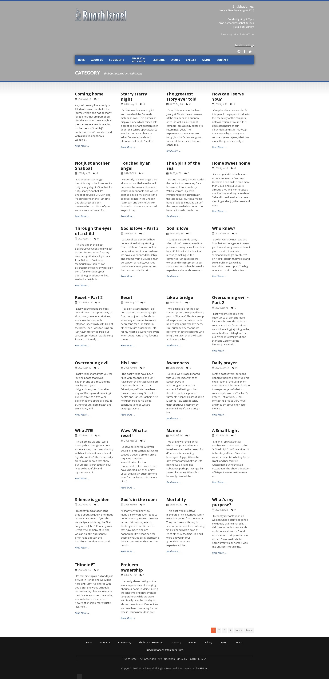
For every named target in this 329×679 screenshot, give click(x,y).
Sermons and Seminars (185, 653)
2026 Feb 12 (84, 504)
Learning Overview (182, 645)
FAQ (103, 661)
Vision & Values (110, 651)
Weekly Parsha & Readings (155, 651)
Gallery (191, 60)
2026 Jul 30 (221, 104)
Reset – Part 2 (89, 297)
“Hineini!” (85, 564)
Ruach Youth (126, 651)
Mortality (176, 499)
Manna (173, 430)
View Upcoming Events (202, 645)
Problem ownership (132, 567)
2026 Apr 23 (176, 302)
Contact (222, 60)
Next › (239, 630)
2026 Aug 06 (176, 104)
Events (175, 60)
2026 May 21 (222, 233)
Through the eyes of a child (93, 231)
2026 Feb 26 (176, 435)
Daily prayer (224, 362)
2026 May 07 (131, 302)
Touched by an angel (136, 165)
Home (81, 60)
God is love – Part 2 (140, 228)
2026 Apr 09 (84, 367)
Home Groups (127, 656)
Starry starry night (134, 96)
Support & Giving (230, 645)
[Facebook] (244, 51)
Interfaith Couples (129, 667)
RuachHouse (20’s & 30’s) (133, 659)
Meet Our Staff (109, 656)
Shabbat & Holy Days (138, 60)
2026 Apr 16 (222, 307)
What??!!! (84, 430)
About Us (97, 60)
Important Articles (182, 664)
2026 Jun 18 (222, 168)
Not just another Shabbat (92, 165)
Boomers (124, 661)
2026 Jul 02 (175, 173)
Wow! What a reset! (134, 433)
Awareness (177, 362)
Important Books (181, 661)
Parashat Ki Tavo (244, 23)
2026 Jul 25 (84, 173)
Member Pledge (230, 648)
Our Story (106, 648)
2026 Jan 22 (222, 509)
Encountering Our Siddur (186, 656)
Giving (206, 60)
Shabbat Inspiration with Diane (157, 656)
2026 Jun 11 (84, 238)
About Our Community (131, 645)
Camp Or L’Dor (127, 653)
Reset (126, 297)
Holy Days (145, 648)
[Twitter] (250, 51)
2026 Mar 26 (176, 367)
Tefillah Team (127, 669)
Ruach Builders (229, 651)
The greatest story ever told (181, 96)
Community (116, 60)
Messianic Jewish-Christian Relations (193, 669)
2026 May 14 (85, 302)
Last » (249, 630)
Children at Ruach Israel (132, 648)
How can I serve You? (228, 96)
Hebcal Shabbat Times (243, 34)
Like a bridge (179, 297)
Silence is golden (92, 499)
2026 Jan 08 (130, 575)
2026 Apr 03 (130, 367)
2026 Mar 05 (130, 440)
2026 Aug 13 (130, 104)
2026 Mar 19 (222, 367)
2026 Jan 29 (176, 504)
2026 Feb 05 (130, 504)
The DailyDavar (148, 653)
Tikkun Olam (126, 672)
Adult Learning (180, 651)
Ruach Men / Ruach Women (135, 664)
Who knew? (223, 228)
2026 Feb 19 (222, 435)
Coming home (89, 94)
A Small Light (225, 430)
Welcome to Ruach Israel (115, 645)
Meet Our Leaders (111, 653)
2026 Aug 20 (84, 99)
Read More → (82, 145)
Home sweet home (231, 163)
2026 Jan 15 (84, 570)
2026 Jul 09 (130, 173)
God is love (177, 228)
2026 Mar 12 (85, 435)
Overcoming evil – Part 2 (230, 300)
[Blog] (238, 51)
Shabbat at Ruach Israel (153, 645)
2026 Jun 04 (130, 233)
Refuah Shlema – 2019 (202, 651)
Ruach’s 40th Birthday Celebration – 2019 (212, 648)
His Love (129, 362)
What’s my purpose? (222, 502)
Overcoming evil (92, 362)
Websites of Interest (183, 667)
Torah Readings (244, 45)
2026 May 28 (176, 233)
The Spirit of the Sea (183, 165)
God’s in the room (139, 499)
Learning (159, 60)
